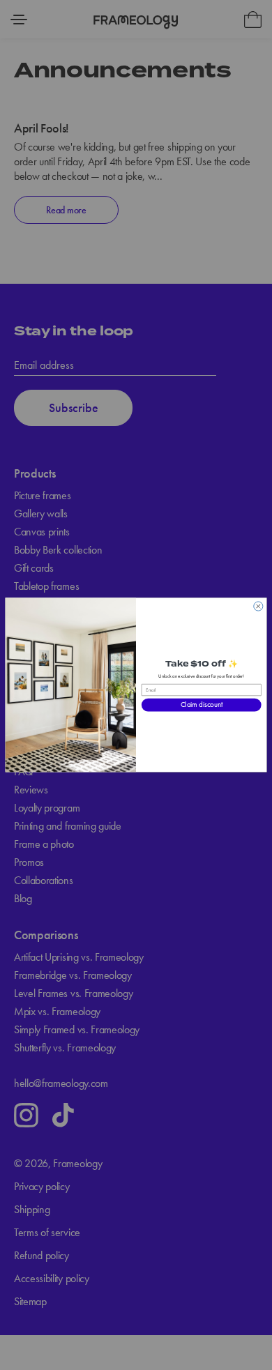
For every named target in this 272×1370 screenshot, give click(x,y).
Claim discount (201, 705)
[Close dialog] (258, 606)
